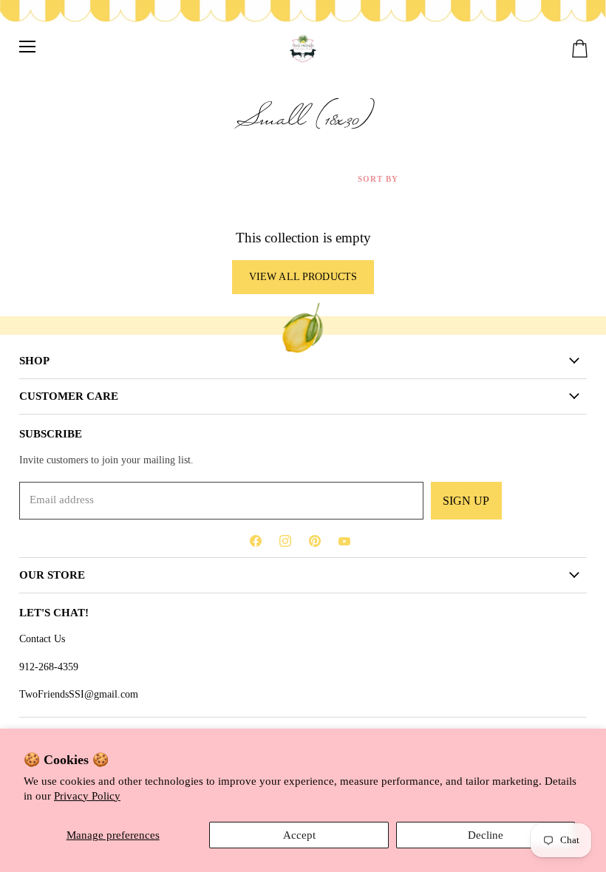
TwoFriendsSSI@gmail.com (78, 694)
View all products (303, 276)
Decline (485, 835)
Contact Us (42, 638)
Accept (299, 835)
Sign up (466, 500)
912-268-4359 (48, 666)
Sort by (378, 178)
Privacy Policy (87, 796)
